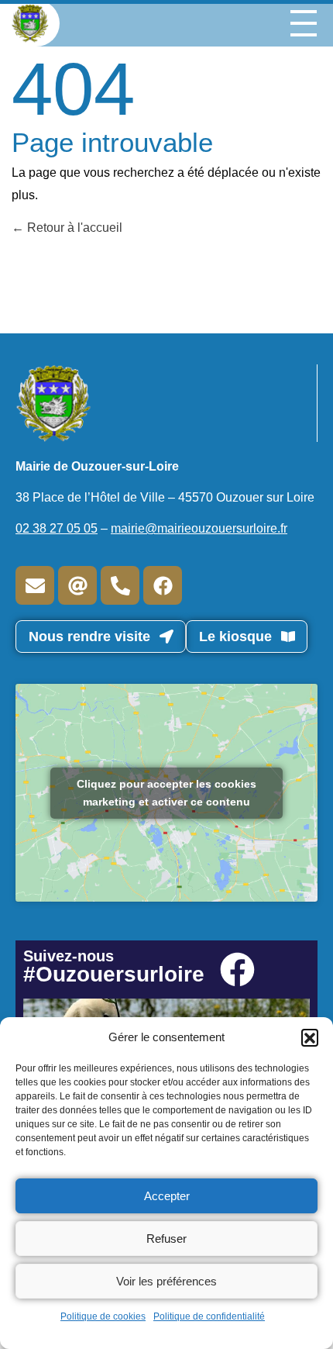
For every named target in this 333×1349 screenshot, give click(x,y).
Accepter (167, 1195)
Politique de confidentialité (209, 1316)
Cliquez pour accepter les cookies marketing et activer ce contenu (166, 793)
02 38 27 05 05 (56, 528)
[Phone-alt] (120, 585)
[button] (310, 1037)
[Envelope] (34, 585)
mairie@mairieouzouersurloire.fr (199, 528)
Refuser (166, 1238)
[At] (77, 585)
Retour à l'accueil (73, 227)
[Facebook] (162, 585)
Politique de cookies (103, 1316)
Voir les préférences (166, 1281)
